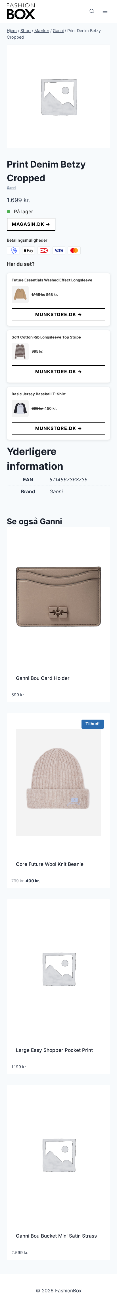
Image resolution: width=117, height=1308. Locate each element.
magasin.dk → (31, 224)
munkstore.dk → (58, 314)
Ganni (11, 187)
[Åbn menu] (105, 11)
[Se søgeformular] (92, 11)
